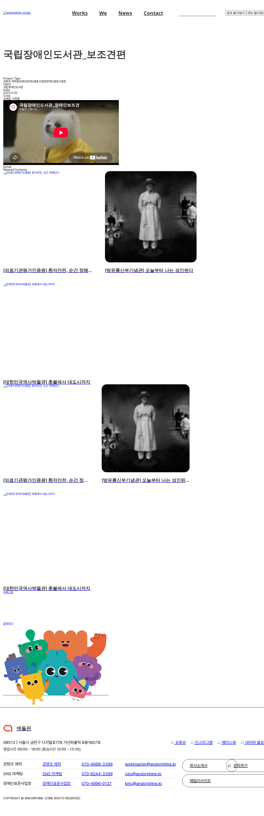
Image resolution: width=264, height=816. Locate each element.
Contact (153, 12)
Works (80, 12)
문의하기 (8, 623)
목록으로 (8, 592)
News (125, 12)
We (103, 12)
